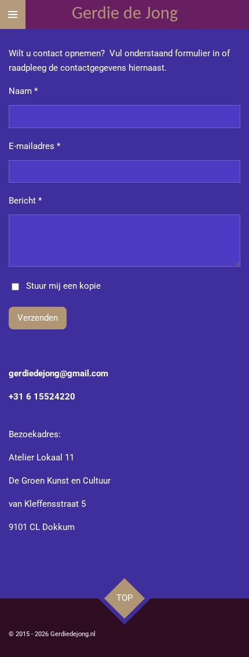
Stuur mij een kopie (63, 286)
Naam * (23, 91)
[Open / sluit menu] (12, 14)
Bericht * (25, 200)
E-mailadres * (34, 146)
